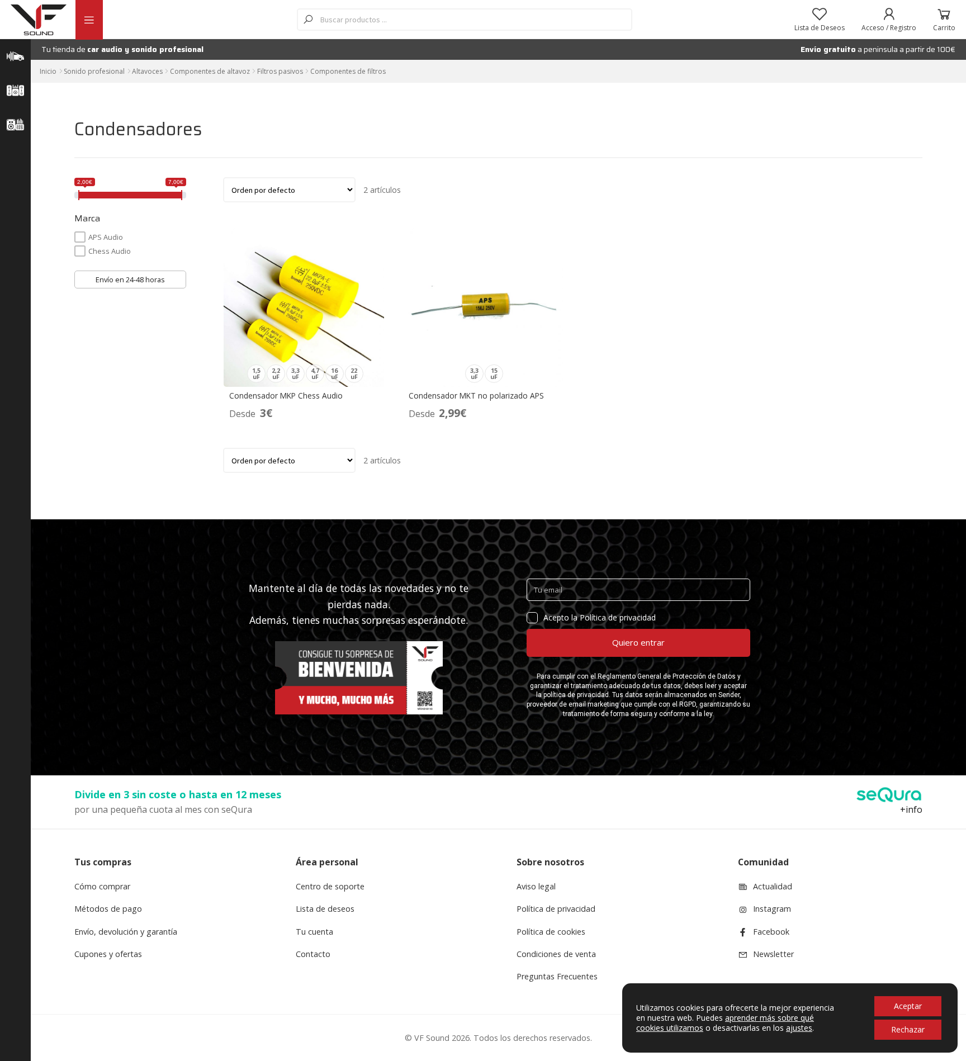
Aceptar (908, 1006)
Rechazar (908, 1029)
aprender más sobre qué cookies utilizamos (725, 1022)
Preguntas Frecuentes (557, 976)
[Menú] (88, 20)
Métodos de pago (108, 908)
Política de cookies (551, 931)
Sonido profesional (94, 71)
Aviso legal (536, 886)
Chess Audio (109, 251)
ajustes (799, 1028)
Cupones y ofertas (108, 954)
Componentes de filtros (348, 71)
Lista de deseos (325, 908)
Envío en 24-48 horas (130, 279)
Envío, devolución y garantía (125, 931)
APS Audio (105, 237)
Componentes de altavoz (210, 71)
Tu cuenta (314, 931)
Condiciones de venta (556, 954)
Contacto (313, 954)
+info (911, 809)
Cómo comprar (102, 886)
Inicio (48, 71)
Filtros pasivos (280, 71)
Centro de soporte (330, 886)
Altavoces (147, 71)
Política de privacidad (556, 908)
